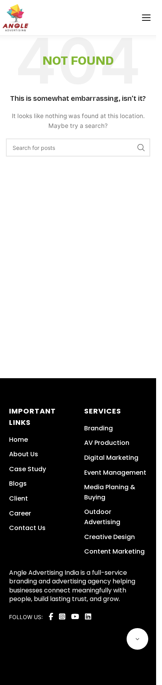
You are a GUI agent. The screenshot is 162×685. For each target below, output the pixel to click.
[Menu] (146, 17)
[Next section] (137, 639)
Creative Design (109, 536)
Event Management (115, 472)
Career (20, 513)
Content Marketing (114, 551)
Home (18, 439)
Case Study (27, 469)
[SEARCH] (141, 147)
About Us (23, 454)
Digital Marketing (111, 457)
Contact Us (27, 527)
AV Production (106, 442)
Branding (98, 428)
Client (18, 498)
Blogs (18, 483)
